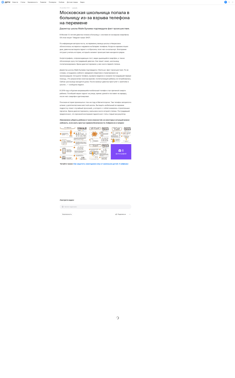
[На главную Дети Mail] (7, 2)
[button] (73, 143)
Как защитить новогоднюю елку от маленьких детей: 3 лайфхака (100, 164)
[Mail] (2, 2)
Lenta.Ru (74, 8)
